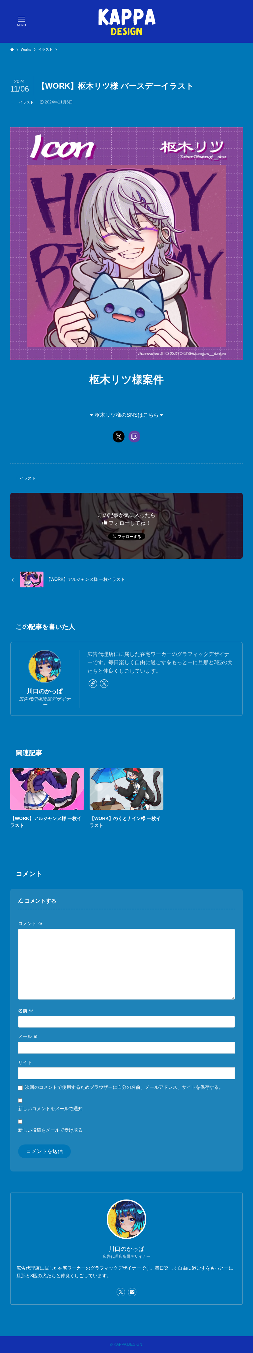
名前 (25, 1010)
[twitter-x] (104, 683)
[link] (93, 683)
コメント (30, 923)
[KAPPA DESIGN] (127, 21)
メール (28, 1036)
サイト (25, 1062)
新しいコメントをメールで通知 (50, 1108)
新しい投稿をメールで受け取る (50, 1130)
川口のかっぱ (45, 691)
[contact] (132, 1292)
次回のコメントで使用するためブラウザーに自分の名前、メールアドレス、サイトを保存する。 (124, 1087)
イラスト (26, 102)
